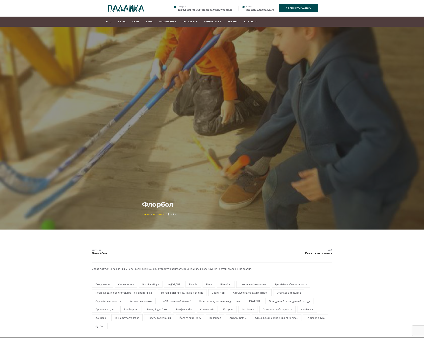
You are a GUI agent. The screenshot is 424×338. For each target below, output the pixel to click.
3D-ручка (228, 309)
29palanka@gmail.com (260, 9)
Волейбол (215, 317)
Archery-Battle (238, 317)
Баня (209, 284)
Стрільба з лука (316, 317)
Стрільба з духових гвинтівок (250, 292)
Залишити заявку (298, 8)
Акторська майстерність (277, 309)
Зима (149, 21)
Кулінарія (100, 317)
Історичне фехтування (253, 284)
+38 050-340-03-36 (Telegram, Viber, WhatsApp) (206, 9)
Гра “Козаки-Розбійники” (176, 301)
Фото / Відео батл (157, 309)
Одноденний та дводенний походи (289, 301)
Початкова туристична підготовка (219, 301)
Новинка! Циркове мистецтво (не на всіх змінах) (124, 292)
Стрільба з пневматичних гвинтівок (276, 317)
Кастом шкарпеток (141, 301)
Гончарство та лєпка (127, 317)
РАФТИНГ (254, 301)
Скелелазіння (126, 284)
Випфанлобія (184, 309)
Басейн (193, 284)
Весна (122, 21)
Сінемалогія (207, 309)
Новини (233, 21)
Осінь (135, 21)
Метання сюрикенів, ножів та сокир (182, 292)
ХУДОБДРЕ (174, 284)
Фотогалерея (212, 21)
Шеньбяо (225, 284)
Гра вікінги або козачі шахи (291, 284)
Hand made (307, 309)
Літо (108, 21)
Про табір (189, 21)
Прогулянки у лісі (105, 309)
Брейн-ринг (131, 309)
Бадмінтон (218, 292)
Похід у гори (102, 284)
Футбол (99, 326)
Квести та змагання (159, 317)
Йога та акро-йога (190, 317)
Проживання (167, 21)
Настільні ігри (150, 284)
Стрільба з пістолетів (108, 301)
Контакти (250, 21)
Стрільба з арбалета (289, 292)
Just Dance (248, 309)
